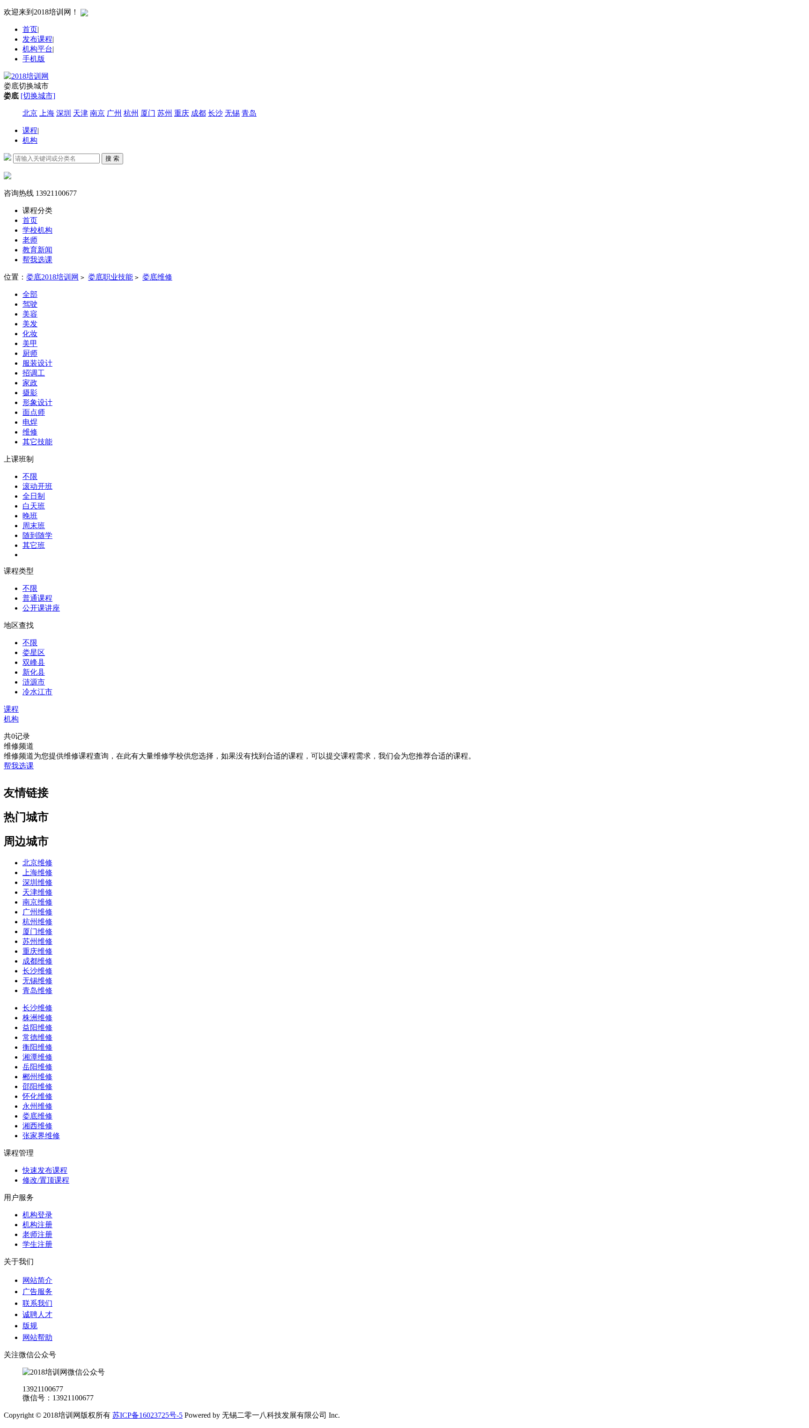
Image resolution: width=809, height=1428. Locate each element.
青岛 (249, 113)
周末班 (33, 526)
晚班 (29, 516)
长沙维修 (37, 971)
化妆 (29, 334)
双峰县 (33, 662)
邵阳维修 (37, 1086)
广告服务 (37, 1292)
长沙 (215, 113)
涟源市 (33, 682)
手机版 (33, 59)
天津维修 (37, 892)
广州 (114, 113)
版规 (29, 1326)
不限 (29, 476)
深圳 (63, 113)
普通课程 (37, 598)
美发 (29, 324)
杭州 (131, 113)
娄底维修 (157, 277)
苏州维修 (37, 941)
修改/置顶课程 (45, 1180)
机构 (29, 140)
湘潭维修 (37, 1057)
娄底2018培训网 (52, 277)
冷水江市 (37, 692)
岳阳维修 (37, 1067)
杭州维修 (37, 922)
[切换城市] (38, 96)
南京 (97, 113)
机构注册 (37, 1225)
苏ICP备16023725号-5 (147, 1415)
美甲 (29, 343)
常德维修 (37, 1037)
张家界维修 (41, 1136)
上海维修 (37, 872)
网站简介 (37, 1280)
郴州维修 (37, 1077)
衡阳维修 (37, 1047)
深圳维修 (37, 882)
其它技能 (37, 442)
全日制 (33, 496)
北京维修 (37, 863)
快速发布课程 (44, 1170)
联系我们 (37, 1303)
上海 (46, 113)
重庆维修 (37, 951)
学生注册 (37, 1244)
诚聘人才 (37, 1314)
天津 (80, 113)
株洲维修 (37, 1018)
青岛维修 (37, 990)
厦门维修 (37, 931)
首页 (29, 29)
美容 (29, 314)
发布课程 (37, 39)
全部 (29, 294)
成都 (198, 113)
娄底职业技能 (110, 277)
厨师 (29, 353)
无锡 (232, 113)
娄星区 (33, 652)
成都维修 (37, 961)
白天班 (33, 506)
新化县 (33, 672)
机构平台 (37, 49)
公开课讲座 (41, 608)
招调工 (33, 373)
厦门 (147, 113)
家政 (29, 383)
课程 (29, 130)
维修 (29, 432)
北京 (29, 113)
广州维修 (37, 912)
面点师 (33, 412)
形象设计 (37, 402)
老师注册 (37, 1234)
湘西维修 (37, 1126)
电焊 (29, 422)
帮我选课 (19, 766)
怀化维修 (37, 1096)
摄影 (29, 393)
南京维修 (37, 902)
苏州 (164, 113)
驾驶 (29, 304)
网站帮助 (37, 1337)
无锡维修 (37, 981)
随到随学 (37, 535)
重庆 (181, 113)
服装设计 (37, 363)
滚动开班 (37, 486)
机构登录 (37, 1215)
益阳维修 (37, 1027)
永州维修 (37, 1106)
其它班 (33, 545)
